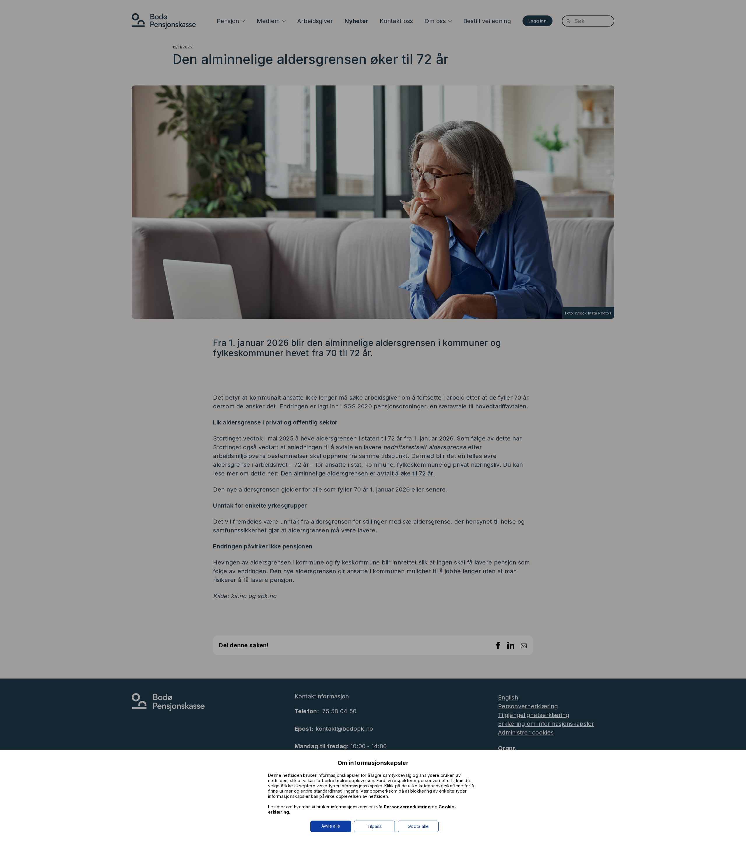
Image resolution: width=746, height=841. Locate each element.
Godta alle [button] (418, 826)
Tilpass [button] (374, 826)
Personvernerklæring (407, 806)
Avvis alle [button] (330, 825)
